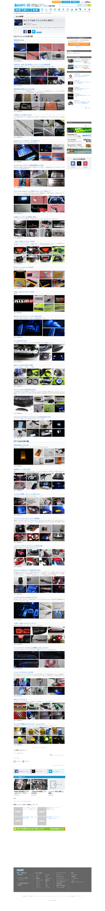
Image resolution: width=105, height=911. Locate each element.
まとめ (27, 13)
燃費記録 (47, 880)
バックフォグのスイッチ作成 (23, 672)
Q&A (46, 881)
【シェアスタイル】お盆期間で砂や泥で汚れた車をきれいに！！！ (82, 76)
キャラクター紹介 (60, 887)
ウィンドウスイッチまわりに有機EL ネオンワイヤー (31, 648)
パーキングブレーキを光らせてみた (25, 597)
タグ (46, 883)
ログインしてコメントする (58, 755)
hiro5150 (28, 23)
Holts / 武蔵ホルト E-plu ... (28, 817)
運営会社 (25, 896)
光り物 (24, 801)
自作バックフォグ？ (20, 699)
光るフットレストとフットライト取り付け (28, 316)
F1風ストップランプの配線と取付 (25, 217)
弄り (31, 801)
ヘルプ (82, 2)
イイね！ (38, 885)
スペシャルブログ (60, 878)
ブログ (37, 876)
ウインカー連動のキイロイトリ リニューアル (29, 724)
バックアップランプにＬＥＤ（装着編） (27, 518)
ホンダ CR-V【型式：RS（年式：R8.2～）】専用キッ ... (82, 82)
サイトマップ (79, 896)
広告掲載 (72, 896)
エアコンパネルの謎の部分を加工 (25, 389)
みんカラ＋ (58, 874)
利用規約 (31, 896)
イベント (38, 874)
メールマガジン (74, 878)
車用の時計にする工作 (21, 445)
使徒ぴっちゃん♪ (50, 809)
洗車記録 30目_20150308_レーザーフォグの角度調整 (32, 64)
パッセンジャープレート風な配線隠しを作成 (28, 165)
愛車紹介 (38, 878)
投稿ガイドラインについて (77, 881)
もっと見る (88, 107)
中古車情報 (58, 883)
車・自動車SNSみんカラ (19, 13)
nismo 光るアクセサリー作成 (24, 292)
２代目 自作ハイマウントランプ (25, 623)
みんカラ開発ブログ (60, 881)
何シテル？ (47, 874)
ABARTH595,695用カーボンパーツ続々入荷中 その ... (82, 89)
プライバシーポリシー (39, 896)
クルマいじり (33, 13)
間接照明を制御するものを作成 (24, 89)
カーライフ (47, 887)
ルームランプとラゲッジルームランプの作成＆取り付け (32, 417)
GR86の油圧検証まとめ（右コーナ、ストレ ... (21, 792)
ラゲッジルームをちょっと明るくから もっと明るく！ (32, 191)
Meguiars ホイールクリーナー (53, 807)
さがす (46, 876)
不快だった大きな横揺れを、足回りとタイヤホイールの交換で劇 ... (82, 102)
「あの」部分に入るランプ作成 (24, 241)
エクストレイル (17, 801)
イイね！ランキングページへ (58, 765)
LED (28, 801)
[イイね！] (39, 32)
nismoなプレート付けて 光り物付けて (27, 141)
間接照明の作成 (19, 40)
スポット (38, 881)
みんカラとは (74, 874)
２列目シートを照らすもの (23, 115)
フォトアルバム (39, 880)
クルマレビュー (48, 878)
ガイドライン (61, 896)
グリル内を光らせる (20, 341)
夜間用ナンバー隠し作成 (22, 469)
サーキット (38, 887)
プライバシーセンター (51, 896)
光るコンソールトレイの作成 (23, 267)
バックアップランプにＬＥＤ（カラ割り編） (28, 546)
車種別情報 (20, 874)
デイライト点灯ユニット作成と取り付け (27, 570)
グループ (38, 883)
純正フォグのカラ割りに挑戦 (23, 365)
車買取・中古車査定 (60, 885)
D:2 (22, 801)
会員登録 (73, 876)
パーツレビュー (21, 879)
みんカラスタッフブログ (61, 880)
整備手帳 (20, 885)
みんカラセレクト (60, 876)
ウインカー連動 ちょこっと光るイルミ (27, 494)
